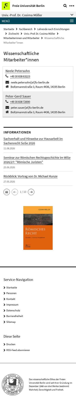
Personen (11, 293)
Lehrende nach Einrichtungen (53, 29)
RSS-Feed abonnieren (18, 350)
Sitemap (11, 321)
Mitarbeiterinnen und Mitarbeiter (21, 38)
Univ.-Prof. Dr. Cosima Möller (39, 33)
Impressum (12, 304)
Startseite (9, 29)
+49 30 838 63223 (20, 76)
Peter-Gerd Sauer (18, 96)
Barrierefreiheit (14, 316)
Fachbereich (25, 29)
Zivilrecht (13, 33)
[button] (7, 192)
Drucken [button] (10, 344)
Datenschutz (13, 310)
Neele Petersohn (17, 71)
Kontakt (10, 299)
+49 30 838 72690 (20, 102)
